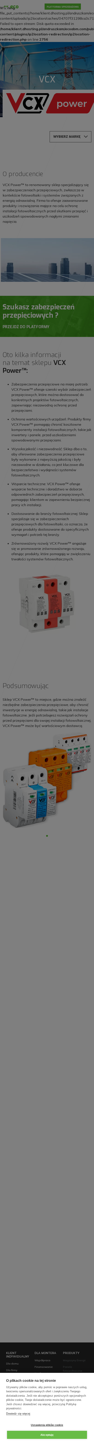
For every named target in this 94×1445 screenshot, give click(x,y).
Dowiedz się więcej (18, 1413)
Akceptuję (47, 1434)
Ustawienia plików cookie (47, 1425)
